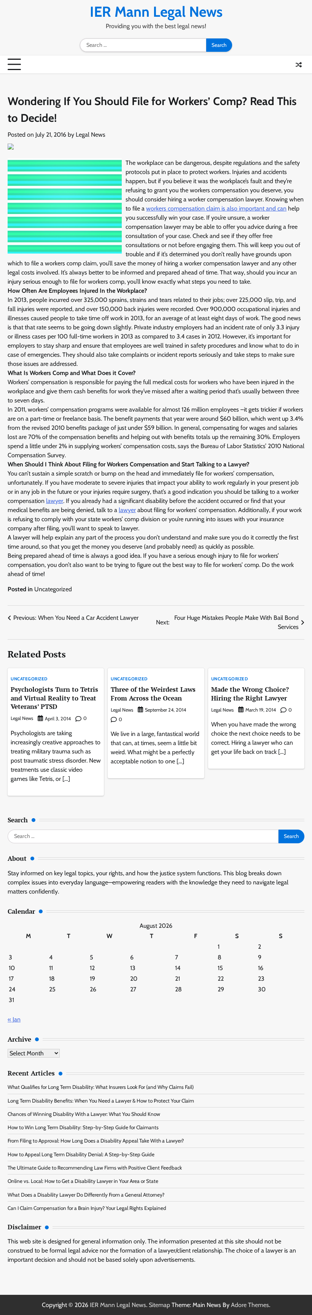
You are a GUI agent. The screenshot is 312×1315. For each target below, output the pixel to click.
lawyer (54, 500)
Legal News (90, 134)
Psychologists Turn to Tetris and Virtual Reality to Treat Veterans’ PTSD (54, 698)
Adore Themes (250, 1305)
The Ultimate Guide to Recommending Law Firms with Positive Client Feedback (95, 1168)
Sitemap (159, 1305)
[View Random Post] (298, 64)
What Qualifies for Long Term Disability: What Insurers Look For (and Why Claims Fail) (101, 1087)
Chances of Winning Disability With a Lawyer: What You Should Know (84, 1114)
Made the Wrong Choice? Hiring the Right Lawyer (250, 693)
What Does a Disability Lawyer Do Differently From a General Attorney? (86, 1195)
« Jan (14, 1019)
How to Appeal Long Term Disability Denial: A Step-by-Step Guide (81, 1154)
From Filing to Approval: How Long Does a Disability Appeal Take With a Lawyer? (96, 1141)
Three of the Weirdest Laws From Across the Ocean (153, 693)
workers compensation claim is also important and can (216, 208)
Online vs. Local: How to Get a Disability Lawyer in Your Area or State (83, 1181)
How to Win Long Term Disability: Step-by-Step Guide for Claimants (83, 1127)
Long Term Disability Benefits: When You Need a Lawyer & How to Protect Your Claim (101, 1101)
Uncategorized (53, 589)
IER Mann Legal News (156, 11)
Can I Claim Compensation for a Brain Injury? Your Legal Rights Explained (87, 1208)
